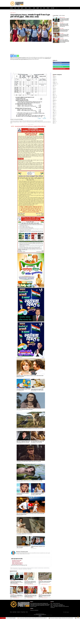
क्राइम (53, 85)
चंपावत (14, 580)
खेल (62, 17)
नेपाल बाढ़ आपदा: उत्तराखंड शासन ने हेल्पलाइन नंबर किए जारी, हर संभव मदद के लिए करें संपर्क (45, 576)
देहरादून (27, 580)
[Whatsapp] (18, 56)
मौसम (53, 107)
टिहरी (53, 92)
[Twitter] (14, 56)
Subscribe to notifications (34, 610)
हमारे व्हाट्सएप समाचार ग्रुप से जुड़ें (16, 560)
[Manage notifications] (78, 617)
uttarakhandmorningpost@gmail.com (59, 605)
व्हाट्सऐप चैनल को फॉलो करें (16, 561)
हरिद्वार (53, 122)
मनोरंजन (54, 104)
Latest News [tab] (55, 15)
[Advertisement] (30, 47)
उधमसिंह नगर (54, 83)
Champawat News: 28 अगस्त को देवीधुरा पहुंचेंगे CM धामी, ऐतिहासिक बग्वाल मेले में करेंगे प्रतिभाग (45, 590)
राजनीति (54, 110)
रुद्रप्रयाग (54, 113)
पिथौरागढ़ (54, 100)
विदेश (53, 116)
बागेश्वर (54, 103)
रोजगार (53, 115)
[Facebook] (11, 56)
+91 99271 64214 (55, 604)
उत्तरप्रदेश (54, 80)
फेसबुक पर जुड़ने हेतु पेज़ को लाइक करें (17, 562)
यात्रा (53, 109)
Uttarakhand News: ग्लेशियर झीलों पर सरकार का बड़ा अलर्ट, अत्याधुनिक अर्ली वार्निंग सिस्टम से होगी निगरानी (16, 590)
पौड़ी (53, 101)
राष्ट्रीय (53, 112)
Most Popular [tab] (62, 15)
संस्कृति (54, 119)
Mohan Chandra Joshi (16, 584)
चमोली (53, 89)
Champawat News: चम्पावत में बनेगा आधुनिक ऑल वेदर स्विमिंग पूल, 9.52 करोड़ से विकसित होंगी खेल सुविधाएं (16, 576)
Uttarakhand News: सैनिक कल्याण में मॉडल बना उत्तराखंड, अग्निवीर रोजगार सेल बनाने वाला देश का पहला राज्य (30, 576)
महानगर (54, 106)
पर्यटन (53, 98)
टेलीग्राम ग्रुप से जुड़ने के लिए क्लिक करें (17, 564)
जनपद (30, 8)
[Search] (69, 8)
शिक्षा (53, 118)
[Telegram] (16, 56)
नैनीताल (54, 97)
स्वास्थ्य (54, 121)
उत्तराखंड (11, 580)
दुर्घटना (53, 94)
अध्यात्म (54, 76)
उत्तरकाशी (54, 79)
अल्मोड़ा (54, 77)
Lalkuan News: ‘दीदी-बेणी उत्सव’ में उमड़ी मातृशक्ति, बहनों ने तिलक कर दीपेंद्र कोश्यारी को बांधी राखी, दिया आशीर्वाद (30, 590)
